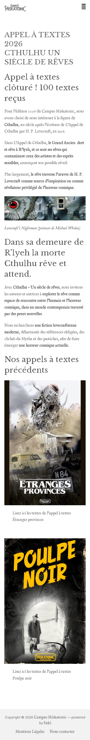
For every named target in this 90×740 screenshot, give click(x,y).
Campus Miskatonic (50, 717)
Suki (47, 723)
